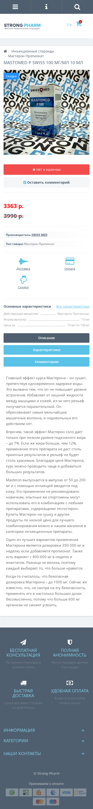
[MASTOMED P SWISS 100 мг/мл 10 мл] (46, 112)
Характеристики (46, 349)
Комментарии (46, 361)
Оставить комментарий (48, 182)
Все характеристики (72, 306)
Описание (46, 338)
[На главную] (5, 51)
